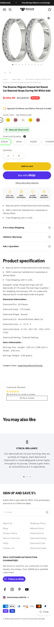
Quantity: (7, 150)
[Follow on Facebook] (5, 589)
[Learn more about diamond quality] (24, 136)
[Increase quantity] (18, 156)
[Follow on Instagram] (12, 589)
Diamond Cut (37, 533)
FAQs (5, 543)
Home (5, 79)
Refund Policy (37, 528)
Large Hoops (16, 79)
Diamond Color (38, 543)
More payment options (27, 183)
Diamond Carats (38, 548)
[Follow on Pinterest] (19, 589)
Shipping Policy (38, 523)
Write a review (27, 398)
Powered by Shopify (36, 619)
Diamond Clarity (38, 538)
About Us (7, 523)
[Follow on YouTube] (27, 589)
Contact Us (8, 548)
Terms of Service (11, 538)
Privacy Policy (10, 533)
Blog (5, 528)
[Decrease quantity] (8, 156)
